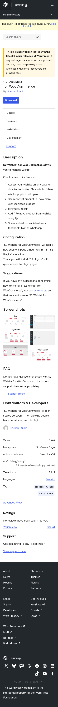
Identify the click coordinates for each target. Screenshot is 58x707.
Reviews (12, 121)
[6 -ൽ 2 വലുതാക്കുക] (23, 332)
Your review (10, 527)
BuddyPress (12, 643)
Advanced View (12, 502)
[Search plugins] (37, 37)
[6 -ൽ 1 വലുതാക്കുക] (23, 319)
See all (51, 527)
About (6, 571)
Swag (35, 615)
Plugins (35, 582)
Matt (7, 632)
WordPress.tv (12, 615)
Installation (13, 129)
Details (11, 112)
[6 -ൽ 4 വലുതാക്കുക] (50, 319)
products (39, 487)
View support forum (14, 551)
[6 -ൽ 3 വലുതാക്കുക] (23, 349)
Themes (35, 577)
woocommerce (46, 493)
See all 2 (50, 479)
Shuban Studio (15, 91)
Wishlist (49, 487)
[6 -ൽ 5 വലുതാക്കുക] (50, 335)
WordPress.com (14, 626)
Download (11, 100)
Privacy (7, 588)
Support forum (16, 393)
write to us (40, 290)
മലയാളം (16, 658)
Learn (6, 598)
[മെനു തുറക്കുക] (53, 5)
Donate (37, 610)
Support (11, 146)
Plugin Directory (11, 14)
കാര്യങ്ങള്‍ (38, 604)
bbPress (9, 637)
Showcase (37, 571)
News (6, 577)
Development (14, 137)
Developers (10, 610)
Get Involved (38, 598)
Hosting (7, 582)
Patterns (36, 588)
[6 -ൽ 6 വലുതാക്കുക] (50, 352)
